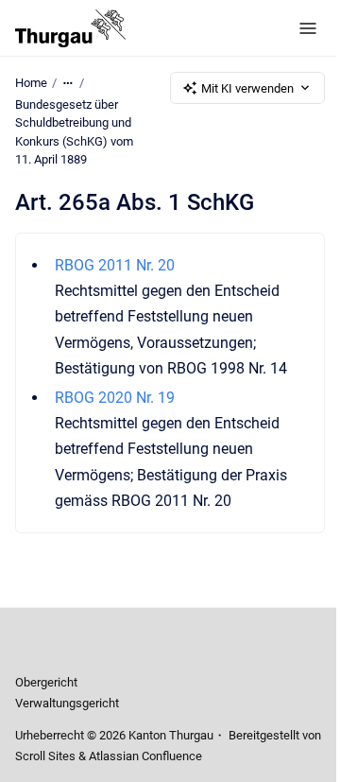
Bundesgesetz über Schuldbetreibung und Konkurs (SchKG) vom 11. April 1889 (74, 132)
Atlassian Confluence (145, 756)
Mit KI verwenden (247, 88)
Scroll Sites (45, 756)
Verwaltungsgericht (67, 703)
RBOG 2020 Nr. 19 (115, 398)
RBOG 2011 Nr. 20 (115, 265)
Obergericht (46, 682)
